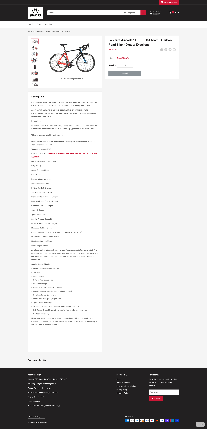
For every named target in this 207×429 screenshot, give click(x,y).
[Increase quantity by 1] (131, 65)
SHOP (39, 24)
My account (155, 14)
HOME (30, 24)
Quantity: (112, 65)
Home (30, 31)
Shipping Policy (122, 393)
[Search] (143, 12)
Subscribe (156, 398)
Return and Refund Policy (126, 386)
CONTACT (49, 24)
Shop (118, 379)
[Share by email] (174, 49)
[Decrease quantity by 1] (119, 65)
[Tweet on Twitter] (170, 49)
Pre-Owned (113, 50)
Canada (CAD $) (34, 417)
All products (38, 31)
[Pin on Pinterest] (165, 49)
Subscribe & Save (170, 2)
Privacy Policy (121, 390)
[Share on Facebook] (161, 49)
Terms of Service (123, 383)
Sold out (125, 73)
